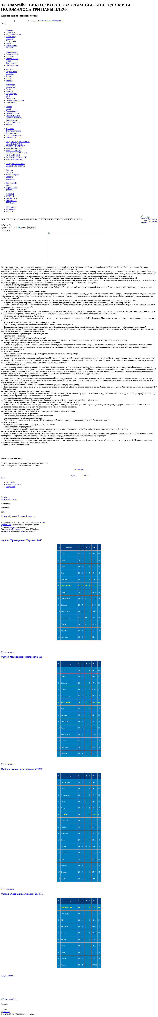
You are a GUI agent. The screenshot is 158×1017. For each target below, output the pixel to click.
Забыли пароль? (44, 21)
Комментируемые (13, 484)
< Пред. (72, 475)
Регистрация (57, 21)
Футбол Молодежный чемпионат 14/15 (22, 656)
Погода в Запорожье (26, 516)
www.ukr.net (40, 522)
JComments (79, 470)
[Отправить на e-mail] (152, 219)
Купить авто (6, 525)
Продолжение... (7, 652)
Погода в (9, 499)
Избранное (10, 487)
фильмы (11, 527)
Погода (4, 497)
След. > (86, 475)
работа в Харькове (12, 529)
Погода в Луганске (9, 516)
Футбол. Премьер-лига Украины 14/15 (21, 540)
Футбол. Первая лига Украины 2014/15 (22, 769)
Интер (23, 531)
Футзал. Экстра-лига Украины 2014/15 (22, 894)
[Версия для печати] (144, 219)
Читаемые (10, 482)
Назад (3, 478)
